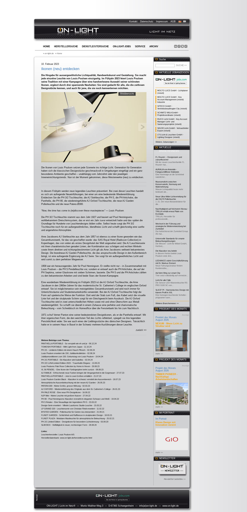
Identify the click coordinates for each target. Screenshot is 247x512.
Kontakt (133, 21)
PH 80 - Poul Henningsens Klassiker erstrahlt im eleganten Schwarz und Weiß (75, 399)
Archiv (153, 46)
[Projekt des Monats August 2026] (172, 404)
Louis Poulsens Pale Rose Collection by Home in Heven (65, 366)
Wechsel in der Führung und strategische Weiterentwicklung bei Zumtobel (171, 226)
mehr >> (159, 354)
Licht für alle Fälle (163, 280)
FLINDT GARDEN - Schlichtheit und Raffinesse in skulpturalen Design (72, 415)
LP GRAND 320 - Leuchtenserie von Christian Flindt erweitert (68, 409)
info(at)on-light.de (148, 505)
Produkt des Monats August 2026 (166, 318)
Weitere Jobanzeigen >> (166, 142)
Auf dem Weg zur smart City (168, 273)
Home (46, 46)
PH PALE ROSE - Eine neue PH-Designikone (61, 392)
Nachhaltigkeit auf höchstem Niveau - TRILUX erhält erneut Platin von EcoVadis (172, 211)
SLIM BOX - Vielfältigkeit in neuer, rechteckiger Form (64, 425)
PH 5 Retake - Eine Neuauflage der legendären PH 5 (64, 402)
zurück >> (141, 330)
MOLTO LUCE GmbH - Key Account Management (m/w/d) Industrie (170, 99)
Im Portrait (161, 418)
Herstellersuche (66, 46)
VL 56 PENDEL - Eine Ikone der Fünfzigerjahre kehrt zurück (67, 369)
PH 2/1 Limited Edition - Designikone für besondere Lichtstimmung (70, 422)
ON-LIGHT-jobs (122, 46)
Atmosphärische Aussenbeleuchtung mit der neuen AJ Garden (68, 383)
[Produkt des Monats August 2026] (172, 351)
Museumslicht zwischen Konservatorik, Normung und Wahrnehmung (168, 184)
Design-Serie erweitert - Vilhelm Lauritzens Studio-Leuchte (66, 405)
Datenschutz (146, 21)
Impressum (162, 21)
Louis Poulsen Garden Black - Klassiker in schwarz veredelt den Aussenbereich (76, 379)
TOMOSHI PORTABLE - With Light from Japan (61, 347)
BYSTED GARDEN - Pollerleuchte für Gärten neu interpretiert (68, 412)
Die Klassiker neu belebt (166, 251)
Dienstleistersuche (95, 46)
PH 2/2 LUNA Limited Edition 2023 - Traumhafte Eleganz (65, 363)
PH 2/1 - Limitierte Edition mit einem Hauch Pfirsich (63, 350)
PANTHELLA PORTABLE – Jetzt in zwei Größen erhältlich (66, 376)
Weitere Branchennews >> (167, 303)
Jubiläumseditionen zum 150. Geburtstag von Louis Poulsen (67, 356)
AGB (173, 21)
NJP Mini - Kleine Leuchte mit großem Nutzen (61, 396)
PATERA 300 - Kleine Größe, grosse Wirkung (61, 386)
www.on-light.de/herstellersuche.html (76, 438)
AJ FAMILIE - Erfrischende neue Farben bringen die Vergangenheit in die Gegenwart (78, 373)
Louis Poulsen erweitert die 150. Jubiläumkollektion (63, 353)
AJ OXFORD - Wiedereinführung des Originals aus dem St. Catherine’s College (76, 389)
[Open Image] (94, 127)
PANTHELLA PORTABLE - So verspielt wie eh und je (64, 343)
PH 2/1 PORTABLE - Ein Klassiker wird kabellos (62, 360)
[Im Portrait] (172, 450)
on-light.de (49, 53)
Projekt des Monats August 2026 (166, 369)
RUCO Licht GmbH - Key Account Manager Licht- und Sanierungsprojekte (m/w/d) (172, 121)
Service (140, 46)
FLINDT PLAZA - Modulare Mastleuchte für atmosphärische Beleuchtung (73, 418)
